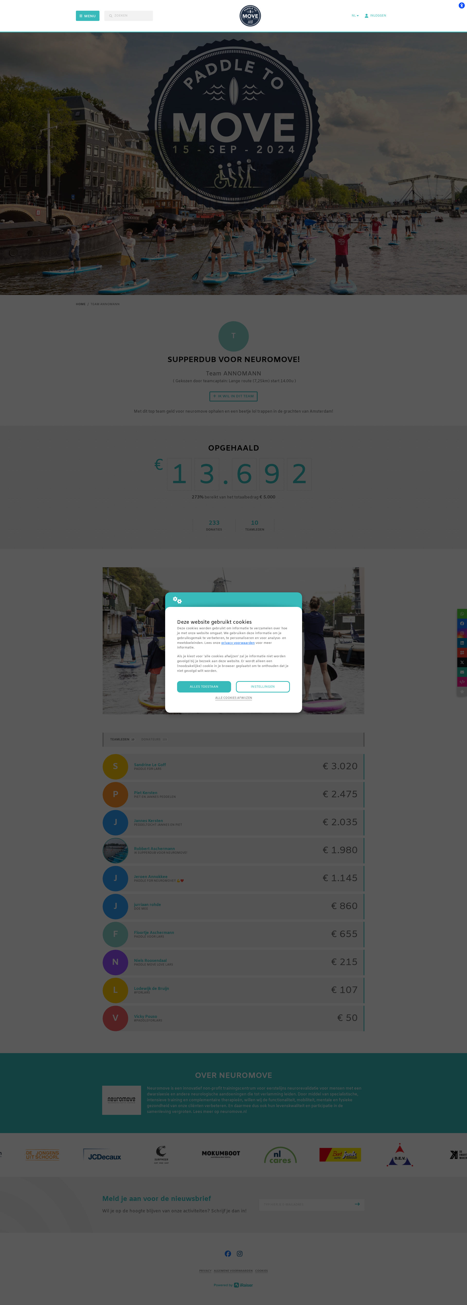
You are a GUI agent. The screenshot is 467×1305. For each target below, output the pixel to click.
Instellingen (263, 687)
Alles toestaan (204, 687)
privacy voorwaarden (238, 643)
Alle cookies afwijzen (233, 698)
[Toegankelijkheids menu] (462, 5)
